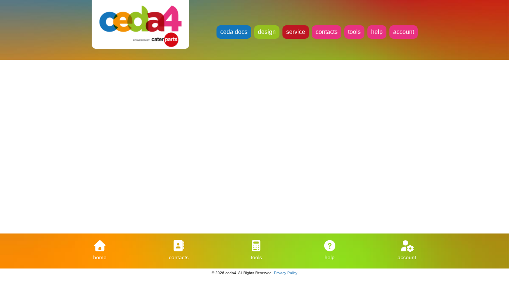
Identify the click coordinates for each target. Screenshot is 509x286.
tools (354, 32)
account (403, 32)
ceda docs (233, 32)
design (267, 32)
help (377, 32)
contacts (327, 32)
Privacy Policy (285, 273)
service (295, 32)
